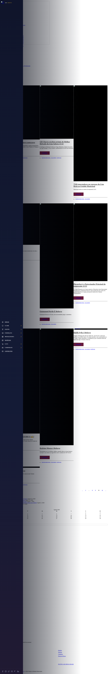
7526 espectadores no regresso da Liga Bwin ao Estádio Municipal (89, 185)
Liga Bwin (53, 157)
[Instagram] (6, 671)
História (60, 650)
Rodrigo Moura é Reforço (50, 448)
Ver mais (44, 153)
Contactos (60, 654)
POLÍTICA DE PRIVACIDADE (66, 664)
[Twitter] (9, 671)
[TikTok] (15, 671)
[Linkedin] (18, 671)
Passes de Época (62, 656)
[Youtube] (12, 671)
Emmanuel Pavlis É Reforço (51, 311)
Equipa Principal (46, 157)
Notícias (25, 157)
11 (102, 490)
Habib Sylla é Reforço (82, 333)
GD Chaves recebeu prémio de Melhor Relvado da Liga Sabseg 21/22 (55, 143)
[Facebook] (3, 671)
